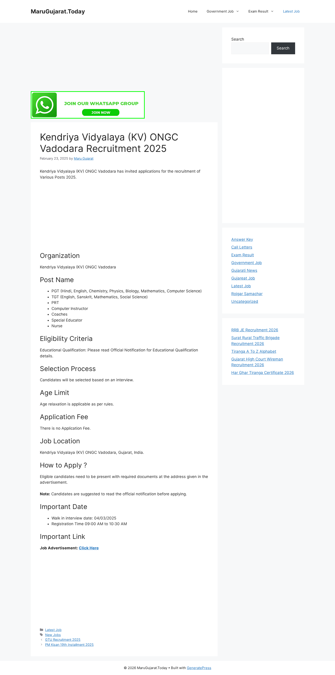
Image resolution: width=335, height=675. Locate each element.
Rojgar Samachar (247, 293)
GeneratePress (199, 668)
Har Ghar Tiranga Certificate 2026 (262, 372)
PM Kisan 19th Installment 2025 (69, 644)
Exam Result (258, 11)
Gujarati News (244, 270)
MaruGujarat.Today (58, 11)
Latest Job (291, 11)
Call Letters (241, 247)
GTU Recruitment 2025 (62, 639)
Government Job (220, 11)
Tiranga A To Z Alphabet (253, 351)
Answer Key (242, 239)
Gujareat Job (243, 278)
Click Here (89, 548)
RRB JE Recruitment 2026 (254, 330)
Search (237, 39)
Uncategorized (244, 301)
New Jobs (53, 635)
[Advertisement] (124, 59)
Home (193, 11)
